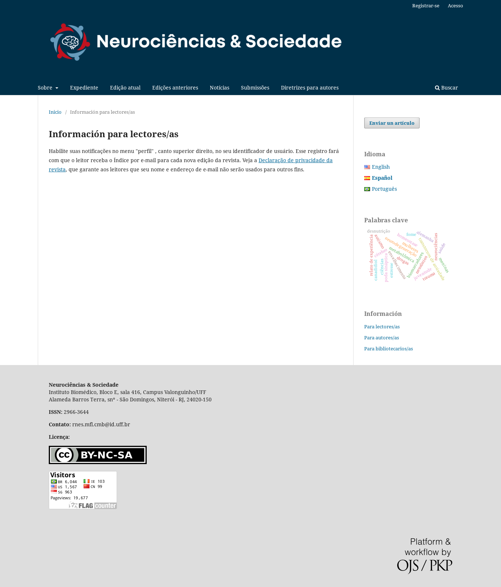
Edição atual (125, 87)
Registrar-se (425, 5)
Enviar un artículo (391, 123)
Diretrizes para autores (310, 87)
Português (384, 188)
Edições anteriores (175, 87)
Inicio (55, 112)
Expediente (84, 87)
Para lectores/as (382, 326)
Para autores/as (381, 337)
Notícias (219, 87)
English (381, 166)
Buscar (449, 87)
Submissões (255, 87)
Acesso (455, 5)
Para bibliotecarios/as (388, 348)
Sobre (46, 87)
